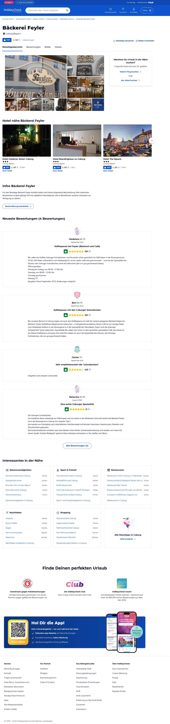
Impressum (81, 709)
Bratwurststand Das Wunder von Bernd (124, 490)
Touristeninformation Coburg (69, 476)
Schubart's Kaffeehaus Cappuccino (122, 495)
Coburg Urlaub (51, 19)
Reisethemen (118, 687)
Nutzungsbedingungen (86, 673)
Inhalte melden (10, 709)
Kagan (8, 528)
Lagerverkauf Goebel (65, 523)
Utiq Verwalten (82, 687)
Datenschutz (81, 678)
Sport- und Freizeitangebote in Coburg (73, 500)
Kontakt (130, 2)
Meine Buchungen (12, 669)
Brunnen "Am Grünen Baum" (18, 485)
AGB (78, 691)
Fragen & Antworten (13, 678)
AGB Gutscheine (83, 696)
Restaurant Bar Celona (117, 485)
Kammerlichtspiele (14, 533)
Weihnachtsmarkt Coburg (67, 528)
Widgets (44, 673)
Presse (115, 678)
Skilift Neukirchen (64, 485)
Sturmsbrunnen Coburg (16, 490)
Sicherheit (80, 705)
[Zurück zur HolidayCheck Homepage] (12, 10)
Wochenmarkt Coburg (66, 518)
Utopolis (9, 518)
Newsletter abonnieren (14, 687)
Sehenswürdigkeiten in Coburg (19, 500)
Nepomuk (10, 537)
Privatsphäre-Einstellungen (88, 682)
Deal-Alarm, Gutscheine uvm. (16, 682)
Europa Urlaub (7, 19)
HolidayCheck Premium (14, 696)
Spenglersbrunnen (14, 480)
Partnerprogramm (48, 678)
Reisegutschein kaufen (14, 691)
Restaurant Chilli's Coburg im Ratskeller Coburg (125, 476)
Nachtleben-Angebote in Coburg (20, 543)
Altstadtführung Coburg (67, 480)
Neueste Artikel (119, 691)
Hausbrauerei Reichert (66, 537)
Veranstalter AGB (83, 669)
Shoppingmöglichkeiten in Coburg (71, 543)
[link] (110, 10)
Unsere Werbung (119, 673)
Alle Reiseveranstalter (13, 705)
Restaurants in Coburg (117, 500)
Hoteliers (44, 669)
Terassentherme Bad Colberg (69, 495)
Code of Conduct (47, 682)
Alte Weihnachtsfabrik (66, 533)
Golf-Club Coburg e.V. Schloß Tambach (73, 490)
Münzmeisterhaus (13, 495)
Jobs (114, 682)
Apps (6, 700)
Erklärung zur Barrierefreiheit (89, 700)
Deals (8, 2)
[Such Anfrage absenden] (67, 10)
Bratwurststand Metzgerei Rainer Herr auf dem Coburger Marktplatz (125, 480)
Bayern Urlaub (38, 19)
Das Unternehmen (120, 669)
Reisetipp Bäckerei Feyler (85, 19)
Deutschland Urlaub (23, 19)
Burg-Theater (11, 523)
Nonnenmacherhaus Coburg (18, 476)
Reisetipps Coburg (67, 19)
